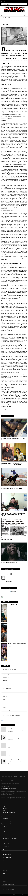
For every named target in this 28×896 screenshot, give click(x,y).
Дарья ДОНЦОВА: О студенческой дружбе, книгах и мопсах (15, 605)
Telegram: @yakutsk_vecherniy (8, 788)
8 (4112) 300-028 (7, 831)
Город (4, 693)
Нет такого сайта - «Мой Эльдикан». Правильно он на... (17, 745)
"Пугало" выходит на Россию (10, 562)
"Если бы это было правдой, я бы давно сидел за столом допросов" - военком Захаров (13, 514)
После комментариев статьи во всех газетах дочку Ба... (16, 753)
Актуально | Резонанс (7, 685)
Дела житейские (6, 704)
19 (12, 22)
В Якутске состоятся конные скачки (11, 488)
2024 (6, 22)
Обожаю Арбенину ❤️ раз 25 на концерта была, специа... (16, 730)
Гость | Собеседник (7, 688)
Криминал (5, 680)
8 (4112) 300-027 (7, 819)
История (4, 712)
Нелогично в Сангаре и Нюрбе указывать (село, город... (16, 737)
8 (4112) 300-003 (7, 806)
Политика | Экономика (7, 672)
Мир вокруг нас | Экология (8, 710)
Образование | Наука (7, 701)
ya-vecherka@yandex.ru (9, 812)
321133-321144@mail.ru (8, 821)
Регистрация (8, 1)
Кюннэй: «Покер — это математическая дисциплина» (17, 644)
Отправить (8, 581)
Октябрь (9, 22)
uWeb (22, 894)
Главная (3, 22)
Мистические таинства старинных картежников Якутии (11, 538)
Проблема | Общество (7, 674)
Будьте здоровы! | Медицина (8, 889)
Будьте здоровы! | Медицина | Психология (11, 715)
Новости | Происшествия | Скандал (10, 669)
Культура (4, 699)
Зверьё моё (5, 696)
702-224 (5, 810)
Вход (2, 1)
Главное (4, 707)
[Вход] (11, 574)
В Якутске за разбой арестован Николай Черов (13, 439)
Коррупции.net (6, 677)
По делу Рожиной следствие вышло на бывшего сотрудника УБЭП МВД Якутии (12, 464)
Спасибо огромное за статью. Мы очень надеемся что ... (16, 761)
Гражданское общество (7, 691)
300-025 (5, 808)
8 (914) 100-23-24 (7, 826)
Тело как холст (11, 624)
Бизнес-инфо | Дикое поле (8, 682)
